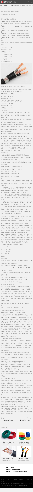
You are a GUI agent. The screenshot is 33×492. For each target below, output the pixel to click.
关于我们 (3, 479)
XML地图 (25, 485)
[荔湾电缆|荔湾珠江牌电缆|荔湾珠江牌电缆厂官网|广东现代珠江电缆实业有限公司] (8, 2)
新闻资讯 (12, 5)
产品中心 (9, 479)
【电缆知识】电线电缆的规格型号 (26, 420)
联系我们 (8, 481)
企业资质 (15, 479)
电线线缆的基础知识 (8, 420)
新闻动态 (6, 5)
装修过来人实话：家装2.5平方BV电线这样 (14, 442)
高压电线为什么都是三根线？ (11, 458)
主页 (1, 5)
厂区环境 (27, 479)
